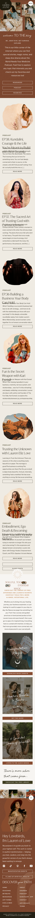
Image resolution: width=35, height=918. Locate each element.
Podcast (7, 135)
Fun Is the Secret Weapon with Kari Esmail (13, 376)
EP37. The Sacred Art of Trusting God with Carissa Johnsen (16, 221)
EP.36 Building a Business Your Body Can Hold (15, 299)
